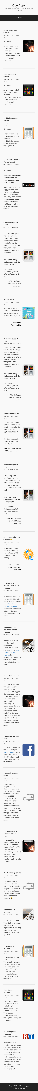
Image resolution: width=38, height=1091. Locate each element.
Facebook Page (9, 752)
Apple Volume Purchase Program (12, 652)
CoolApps (19, 5)
